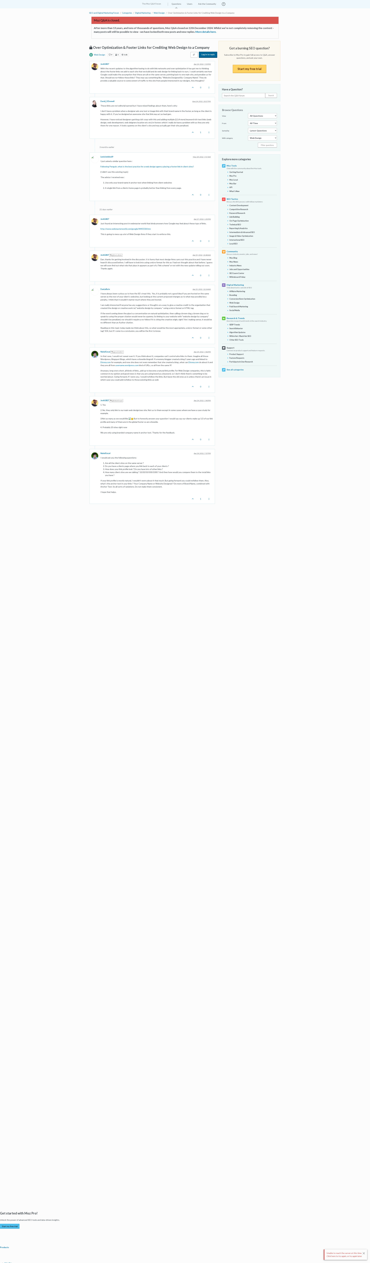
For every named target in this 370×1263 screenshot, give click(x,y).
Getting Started (236, 172)
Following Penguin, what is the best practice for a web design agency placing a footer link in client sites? (147, 166)
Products (4, 1247)
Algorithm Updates (237, 332)
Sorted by (225, 131)
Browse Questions (232, 110)
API (230, 187)
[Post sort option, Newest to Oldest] (194, 55)
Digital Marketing (235, 285)
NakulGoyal (105, 352)
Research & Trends (236, 318)
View (224, 116)
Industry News (235, 266)
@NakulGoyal (117, 401)
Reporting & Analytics (238, 228)
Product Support (236, 354)
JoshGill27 (104, 64)
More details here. (205, 31)
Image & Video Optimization (241, 236)
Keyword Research (237, 213)
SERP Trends (234, 325)
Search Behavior (236, 328)
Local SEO (233, 244)
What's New (234, 191)
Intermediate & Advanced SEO (242, 232)
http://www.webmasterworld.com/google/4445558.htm (125, 229)
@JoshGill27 (118, 352)
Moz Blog (233, 258)
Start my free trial (249, 69)
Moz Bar (232, 184)
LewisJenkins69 (106, 157)
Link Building (234, 217)
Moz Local (233, 180)
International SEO (236, 240)
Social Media (234, 310)
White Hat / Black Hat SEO (240, 336)
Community (232, 251)
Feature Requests (236, 358)
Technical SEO (235, 225)
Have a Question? (232, 89)
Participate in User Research (241, 362)
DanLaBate (105, 289)
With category (227, 138)
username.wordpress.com (127, 365)
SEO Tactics (232, 199)
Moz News (233, 262)
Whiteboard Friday (237, 277)
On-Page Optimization (239, 221)
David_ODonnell (107, 101)
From (224, 123)
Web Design (99, 54)
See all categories (235, 369)
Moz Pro (232, 176)
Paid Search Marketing (238, 307)
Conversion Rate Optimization (242, 299)
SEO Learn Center (236, 273)
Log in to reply (208, 54)
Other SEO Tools (236, 340)
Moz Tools (232, 165)
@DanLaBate (117, 255)
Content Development (238, 205)
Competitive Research (238, 209)
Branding (233, 295)
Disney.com (105, 362)
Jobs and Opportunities (239, 269)
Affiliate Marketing (237, 291)
